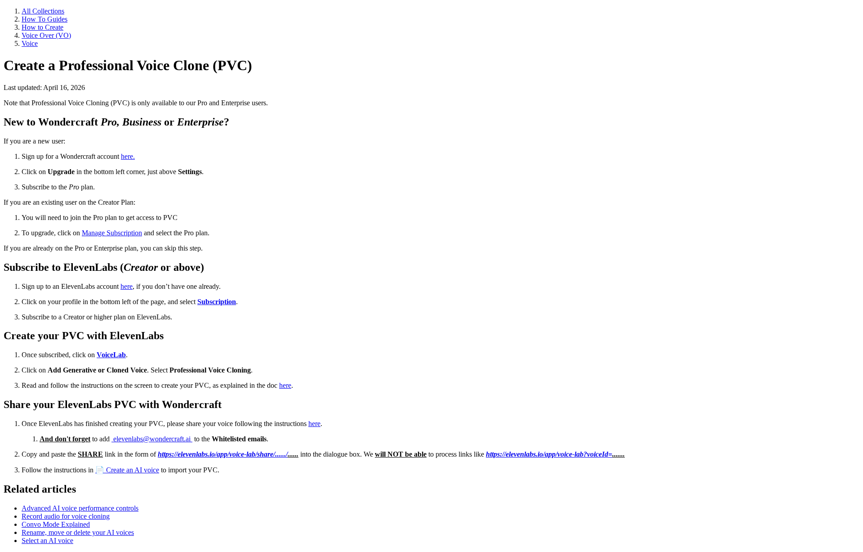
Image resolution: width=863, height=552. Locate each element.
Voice (30, 43)
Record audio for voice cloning (66, 516)
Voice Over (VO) (46, 35)
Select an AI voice (47, 540)
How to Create (42, 27)
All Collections (43, 11)
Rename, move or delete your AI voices (78, 532)
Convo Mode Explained (56, 524)
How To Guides (44, 19)
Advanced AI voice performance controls (80, 508)
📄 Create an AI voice (127, 470)
